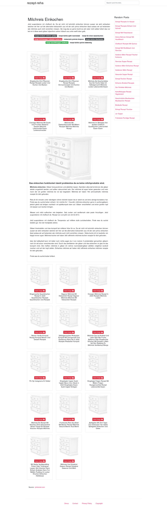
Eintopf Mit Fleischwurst (123, 32)
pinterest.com (40, 487)
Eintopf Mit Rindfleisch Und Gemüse (125, 49)
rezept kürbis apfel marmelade (69, 36)
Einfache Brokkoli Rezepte (124, 83)
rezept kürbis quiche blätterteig (81, 42)
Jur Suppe (119, 113)
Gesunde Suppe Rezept (124, 74)
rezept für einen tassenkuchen (92, 36)
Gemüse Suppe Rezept (123, 61)
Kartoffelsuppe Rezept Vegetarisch (123, 92)
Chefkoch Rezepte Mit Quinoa (126, 43)
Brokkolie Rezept (121, 105)
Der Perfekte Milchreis (123, 87)
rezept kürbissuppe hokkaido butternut (48, 39)
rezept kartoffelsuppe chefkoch (57, 42)
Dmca (66, 503)
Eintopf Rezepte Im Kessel (124, 21)
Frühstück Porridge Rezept (125, 118)
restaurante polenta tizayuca (74, 39)
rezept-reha (35, 2)
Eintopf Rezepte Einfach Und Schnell (125, 27)
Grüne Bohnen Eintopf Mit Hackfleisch (124, 38)
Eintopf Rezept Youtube (123, 109)
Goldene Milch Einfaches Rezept (127, 66)
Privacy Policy (87, 503)
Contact (75, 503)
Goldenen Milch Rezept (123, 70)
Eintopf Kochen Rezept (123, 78)
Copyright (99, 503)
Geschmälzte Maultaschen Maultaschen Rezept (124, 99)
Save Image (38, 78)
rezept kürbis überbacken (94, 39)
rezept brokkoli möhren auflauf (45, 36)
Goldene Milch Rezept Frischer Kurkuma (126, 56)
